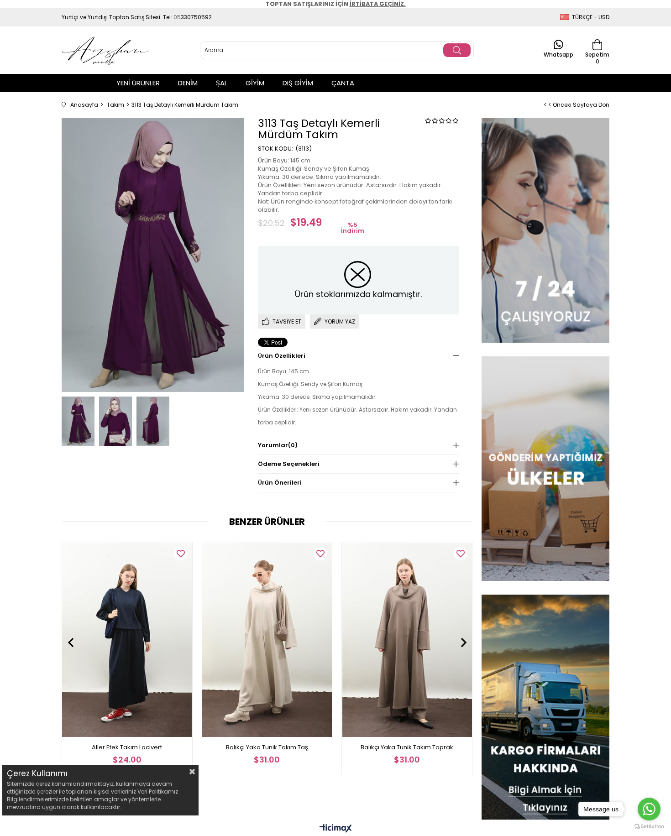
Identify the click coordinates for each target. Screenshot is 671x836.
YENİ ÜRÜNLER (138, 83)
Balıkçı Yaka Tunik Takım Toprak (407, 747)
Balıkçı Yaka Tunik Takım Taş (267, 747)
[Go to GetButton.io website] (649, 827)
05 (177, 17)
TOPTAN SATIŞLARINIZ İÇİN (336, 4)
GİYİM (255, 83)
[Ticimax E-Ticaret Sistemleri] (336, 829)
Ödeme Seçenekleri (289, 464)
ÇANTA (342, 83)
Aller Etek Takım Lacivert (127, 747)
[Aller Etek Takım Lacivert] (127, 639)
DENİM (188, 83)
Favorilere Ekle (181, 553)
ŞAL (221, 83)
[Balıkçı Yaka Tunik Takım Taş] (267, 639)
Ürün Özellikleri (281, 355)
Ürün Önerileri (280, 482)
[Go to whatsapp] (649, 809)
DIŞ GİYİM (298, 83)
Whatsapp (558, 54)
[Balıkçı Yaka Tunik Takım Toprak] (407, 639)
